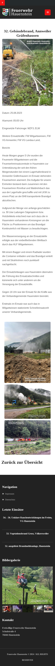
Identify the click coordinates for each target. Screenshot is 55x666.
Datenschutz (10, 500)
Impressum (9, 494)
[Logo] (27, 12)
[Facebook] (2, 3)
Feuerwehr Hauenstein (17, 654)
